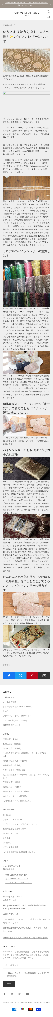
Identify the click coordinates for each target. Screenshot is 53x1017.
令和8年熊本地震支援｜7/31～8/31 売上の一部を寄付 (25, 937)
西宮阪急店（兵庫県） (12, 787)
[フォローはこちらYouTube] (27, 994)
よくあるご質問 (9, 702)
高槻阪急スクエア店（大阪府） (16, 791)
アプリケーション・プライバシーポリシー (21, 824)
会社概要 (7, 838)
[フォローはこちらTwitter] (12, 994)
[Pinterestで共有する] (32, 675)
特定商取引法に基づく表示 (14, 829)
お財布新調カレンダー (12, 725)
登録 (9, 983)
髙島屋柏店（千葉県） (12, 765)
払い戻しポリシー (10, 833)
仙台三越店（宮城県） (12, 748)
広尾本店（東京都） (11, 739)
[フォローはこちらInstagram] (19, 994)
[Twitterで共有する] (20, 675)
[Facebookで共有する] (9, 675)
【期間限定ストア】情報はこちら (17, 801)
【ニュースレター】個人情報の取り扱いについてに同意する (28, 974)
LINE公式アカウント (12, 866)
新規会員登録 (8, 869)
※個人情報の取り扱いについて (24, 955)
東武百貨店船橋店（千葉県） (15, 761)
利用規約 (7, 815)
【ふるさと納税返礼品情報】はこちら (19, 852)
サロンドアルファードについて (18, 882)
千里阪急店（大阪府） (12, 782)
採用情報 (7, 843)
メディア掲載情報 (10, 847)
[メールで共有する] (44, 675)
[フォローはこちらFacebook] (4, 994)
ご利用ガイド (8, 697)
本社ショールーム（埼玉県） (15, 796)
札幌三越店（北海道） (12, 744)
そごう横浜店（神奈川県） (14, 770)
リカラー (7, 711)
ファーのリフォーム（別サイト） (17, 716)
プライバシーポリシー (12, 819)
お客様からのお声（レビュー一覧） (18, 706)
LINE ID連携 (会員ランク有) (15, 720)
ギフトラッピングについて (16, 879)
